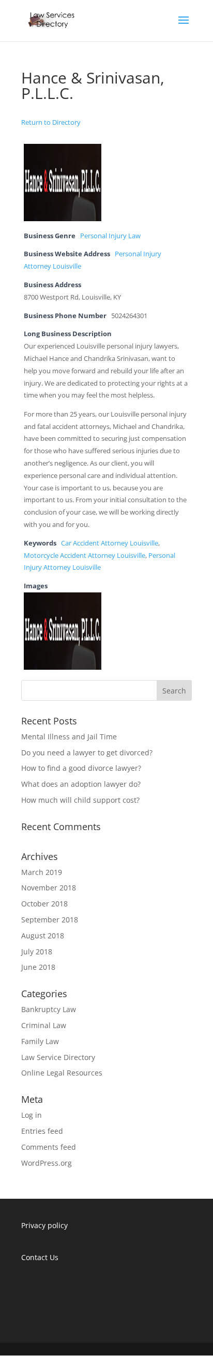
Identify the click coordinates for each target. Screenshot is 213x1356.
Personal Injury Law (110, 235)
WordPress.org (46, 1163)
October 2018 (44, 903)
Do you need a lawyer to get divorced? (87, 752)
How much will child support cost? (80, 800)
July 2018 (36, 951)
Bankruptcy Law (48, 1009)
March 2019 (41, 872)
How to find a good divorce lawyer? (81, 768)
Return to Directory (51, 122)
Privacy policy (44, 1225)
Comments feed (48, 1147)
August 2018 (42, 935)
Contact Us (39, 1257)
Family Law (40, 1041)
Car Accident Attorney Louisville (109, 543)
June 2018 (38, 967)
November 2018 (48, 887)
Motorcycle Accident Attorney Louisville (84, 555)
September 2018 (49, 919)
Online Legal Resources (61, 1073)
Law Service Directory (58, 1057)
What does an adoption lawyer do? (81, 784)
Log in (31, 1115)
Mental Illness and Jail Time (69, 736)
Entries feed (42, 1131)
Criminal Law (43, 1025)
